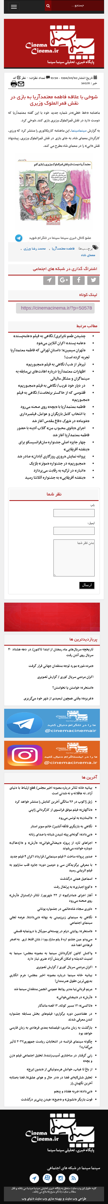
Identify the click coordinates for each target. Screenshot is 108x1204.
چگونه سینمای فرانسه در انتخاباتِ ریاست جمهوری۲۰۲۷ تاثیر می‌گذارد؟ (50, 1044)
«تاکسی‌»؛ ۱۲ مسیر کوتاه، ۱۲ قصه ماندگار (65, 1006)
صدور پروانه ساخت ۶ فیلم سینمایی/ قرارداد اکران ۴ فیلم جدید (51, 857)
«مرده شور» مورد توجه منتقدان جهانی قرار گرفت (61, 666)
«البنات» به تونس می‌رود (75, 818)
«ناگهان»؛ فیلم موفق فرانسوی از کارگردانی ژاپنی (60, 810)
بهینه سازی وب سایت (48, 1198)
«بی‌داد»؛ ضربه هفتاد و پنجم (73, 1091)
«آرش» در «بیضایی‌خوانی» (74, 997)
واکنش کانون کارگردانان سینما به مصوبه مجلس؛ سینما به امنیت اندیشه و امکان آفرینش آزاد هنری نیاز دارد (50, 956)
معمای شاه (88, 255)
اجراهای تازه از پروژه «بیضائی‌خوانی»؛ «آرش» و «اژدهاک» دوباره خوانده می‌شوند (50, 845)
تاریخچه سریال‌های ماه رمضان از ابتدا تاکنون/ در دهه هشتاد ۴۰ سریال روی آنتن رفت (50, 652)
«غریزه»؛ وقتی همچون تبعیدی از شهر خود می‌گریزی (58, 698)
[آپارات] (47, 1178)
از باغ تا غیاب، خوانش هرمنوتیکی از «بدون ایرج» (59, 1069)
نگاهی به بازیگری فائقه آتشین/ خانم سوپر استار (61, 826)
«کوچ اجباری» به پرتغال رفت (73, 887)
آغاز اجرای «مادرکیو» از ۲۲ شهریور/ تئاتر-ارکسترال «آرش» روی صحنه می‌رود (50, 898)
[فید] (73, 1178)
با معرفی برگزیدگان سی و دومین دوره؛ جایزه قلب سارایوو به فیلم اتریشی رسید (50, 867)
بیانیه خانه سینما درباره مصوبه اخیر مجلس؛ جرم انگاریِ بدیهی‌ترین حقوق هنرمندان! (50, 978)
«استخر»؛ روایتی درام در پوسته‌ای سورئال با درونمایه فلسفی (53, 931)
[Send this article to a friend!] (21, 84)
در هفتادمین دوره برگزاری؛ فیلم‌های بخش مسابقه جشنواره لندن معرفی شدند (50, 1016)
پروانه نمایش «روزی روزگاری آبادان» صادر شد (51, 456)
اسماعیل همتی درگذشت (76, 879)
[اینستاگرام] (60, 1178)
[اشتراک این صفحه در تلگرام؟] (49, 280)
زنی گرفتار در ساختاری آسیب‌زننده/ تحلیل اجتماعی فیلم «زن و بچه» (50, 1058)
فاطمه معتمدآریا (63, 249)
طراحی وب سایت (75, 1198)
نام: (92, 505)
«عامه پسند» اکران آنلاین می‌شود (60, 343)
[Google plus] (64, 280)
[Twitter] (93, 280)
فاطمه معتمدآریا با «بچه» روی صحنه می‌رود (52, 407)
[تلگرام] (34, 1178)
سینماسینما (79, 131)
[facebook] (79, 280)
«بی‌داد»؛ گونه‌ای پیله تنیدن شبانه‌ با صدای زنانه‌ (60, 835)
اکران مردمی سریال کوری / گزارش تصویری (65, 677)
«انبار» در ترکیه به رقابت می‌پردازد (59, 470)
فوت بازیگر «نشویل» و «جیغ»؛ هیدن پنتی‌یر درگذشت (56, 1100)
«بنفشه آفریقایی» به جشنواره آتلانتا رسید (55, 477)
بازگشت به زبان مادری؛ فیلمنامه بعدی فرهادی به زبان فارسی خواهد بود (50, 1030)
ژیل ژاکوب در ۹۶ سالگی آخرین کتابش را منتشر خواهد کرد (53, 802)
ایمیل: (91, 523)
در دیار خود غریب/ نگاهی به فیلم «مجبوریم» (51, 385)
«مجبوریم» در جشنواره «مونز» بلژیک (57, 463)
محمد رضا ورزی (35, 249)
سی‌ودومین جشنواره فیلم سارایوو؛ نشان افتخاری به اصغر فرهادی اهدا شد (50, 942)
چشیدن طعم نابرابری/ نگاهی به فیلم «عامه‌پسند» (49, 336)
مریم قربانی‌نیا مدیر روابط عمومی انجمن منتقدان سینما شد (53, 989)
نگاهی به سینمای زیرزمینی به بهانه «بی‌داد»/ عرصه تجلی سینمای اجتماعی (50, 920)
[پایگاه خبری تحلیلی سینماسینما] (54, 45)
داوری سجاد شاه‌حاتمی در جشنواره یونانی (64, 909)
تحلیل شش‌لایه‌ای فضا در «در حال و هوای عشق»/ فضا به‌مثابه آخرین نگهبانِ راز (50, 1080)
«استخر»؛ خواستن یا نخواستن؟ (72, 688)
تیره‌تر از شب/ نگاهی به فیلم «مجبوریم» (55, 364)
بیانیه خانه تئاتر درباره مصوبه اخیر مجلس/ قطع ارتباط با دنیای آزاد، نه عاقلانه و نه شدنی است (50, 790)
